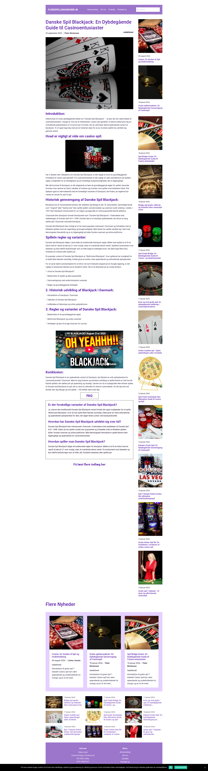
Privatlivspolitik (181, 767)
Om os (103, 9)
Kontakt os (122, 9)
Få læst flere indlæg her (89, 464)
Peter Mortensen (72, 33)
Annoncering (92, 9)
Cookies (111, 9)
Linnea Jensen (74, 660)
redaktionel (128, 32)
